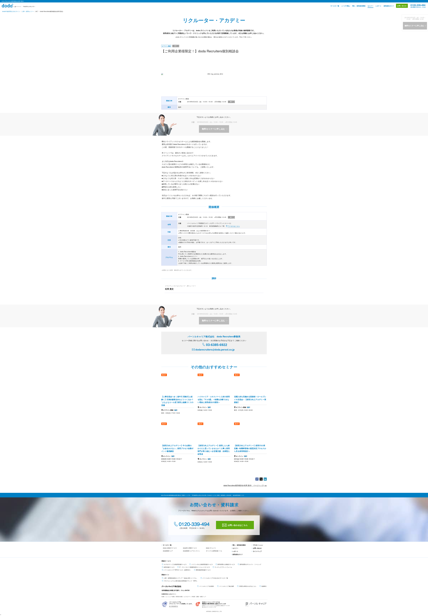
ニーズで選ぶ (345, 6)
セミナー (370, 6)
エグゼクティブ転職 (189, 596)
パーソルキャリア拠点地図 (226, 586)
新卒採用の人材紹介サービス (226, 564)
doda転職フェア (168, 551)
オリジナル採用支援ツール (214, 551)
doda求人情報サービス (190, 548)
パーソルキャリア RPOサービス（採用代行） (177, 570)
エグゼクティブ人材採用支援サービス (175, 564)
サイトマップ (257, 551)
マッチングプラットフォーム (223, 567)
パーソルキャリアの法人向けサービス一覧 (215, 578)
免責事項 (263, 586)
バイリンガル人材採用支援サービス (202, 564)
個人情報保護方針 (173, 606)
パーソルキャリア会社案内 (206, 586)
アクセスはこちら (234, 226)
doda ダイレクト (211, 548)
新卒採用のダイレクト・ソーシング (250, 564)
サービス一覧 (334, 6)
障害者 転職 (179, 596)
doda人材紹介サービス (170, 548)
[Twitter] (261, 479)
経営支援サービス (169, 567)
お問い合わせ (402, 6)
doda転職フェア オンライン (191, 551)
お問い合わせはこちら (238, 525)
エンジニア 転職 (170, 596)
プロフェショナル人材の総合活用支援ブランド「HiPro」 (181, 580)
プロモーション (258, 545)
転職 (163, 596)
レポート (378, 6)
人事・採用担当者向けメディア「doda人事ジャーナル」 (181, 578)
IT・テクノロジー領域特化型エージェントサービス (194, 567)
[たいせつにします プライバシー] (165, 604)
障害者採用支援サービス (203, 570)
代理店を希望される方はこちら (247, 586)
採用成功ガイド (389, 6)
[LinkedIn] (265, 479)
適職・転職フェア (201, 596)
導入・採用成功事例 (358, 6)
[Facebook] (256, 479)
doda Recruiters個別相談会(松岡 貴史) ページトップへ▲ (245, 485)
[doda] (12, 5)
